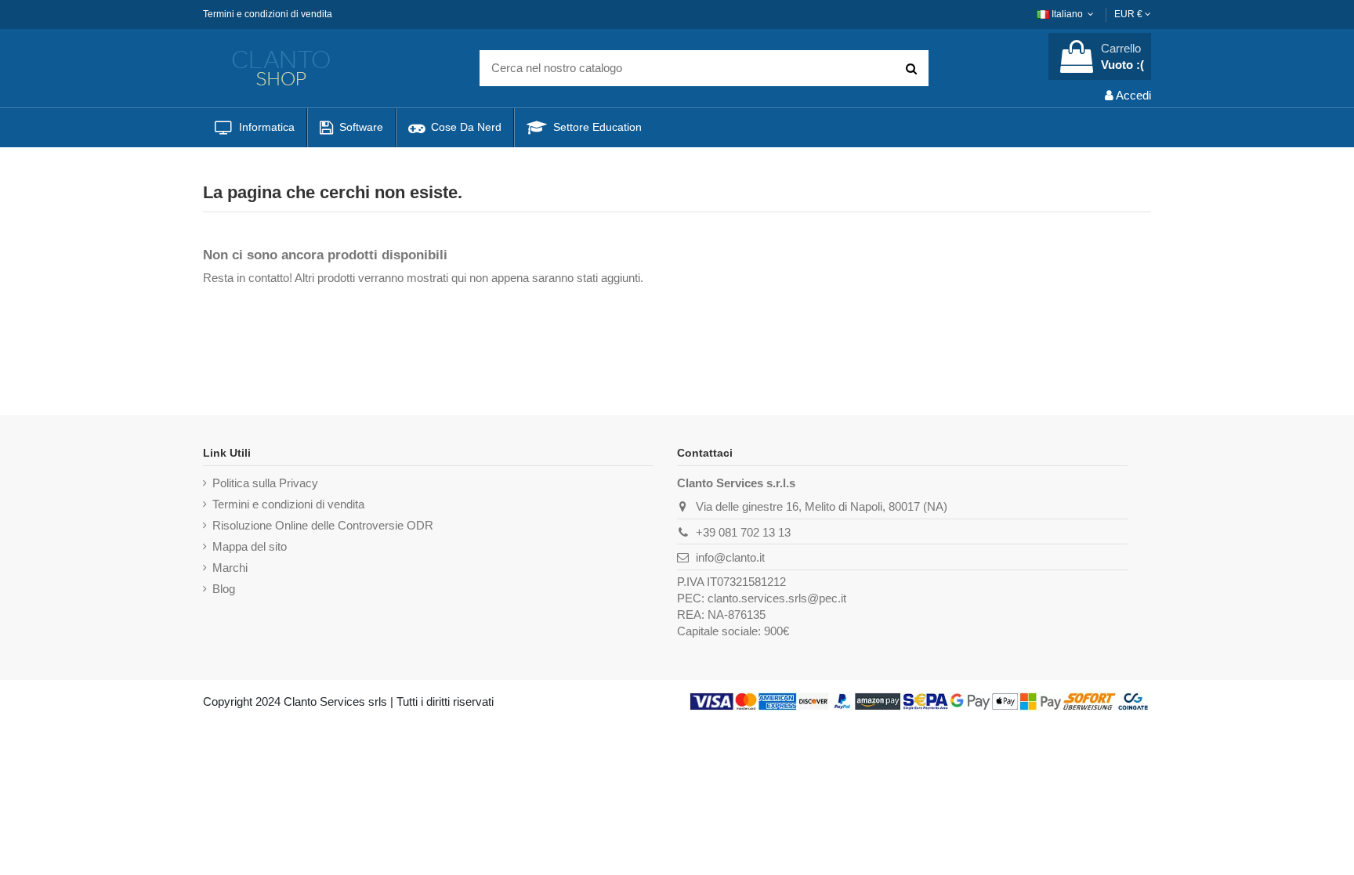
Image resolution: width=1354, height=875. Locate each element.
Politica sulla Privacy (265, 483)
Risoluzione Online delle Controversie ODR (322, 525)
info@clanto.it (730, 557)
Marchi (230, 567)
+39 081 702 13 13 (743, 532)
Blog (223, 588)
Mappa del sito (249, 546)
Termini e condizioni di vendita (267, 14)
